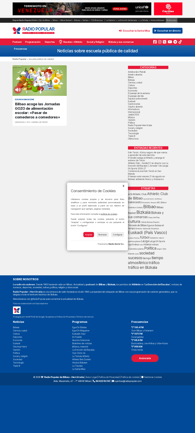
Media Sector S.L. (116, 244)
